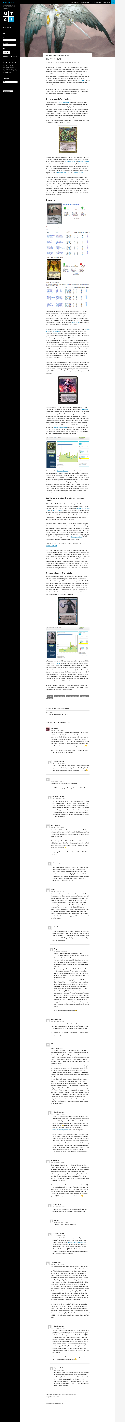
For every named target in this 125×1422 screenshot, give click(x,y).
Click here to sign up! (8, 72)
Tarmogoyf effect (76, 537)
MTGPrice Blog (8, 2)
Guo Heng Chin (55, 825)
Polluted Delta (61, 172)
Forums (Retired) (96, 2)
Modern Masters (64, 55)
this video (81, 80)
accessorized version (60, 427)
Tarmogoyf (79, 508)
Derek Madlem (51, 546)
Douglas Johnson (63, 62)
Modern (50, 696)
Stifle (68, 172)
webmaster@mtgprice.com (61, 1130)
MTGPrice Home (75, 2)
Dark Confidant (58, 510)
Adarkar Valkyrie (64, 102)
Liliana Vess (84, 409)
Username (5, 37)
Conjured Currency (52, 55)
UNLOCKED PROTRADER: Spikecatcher (58, 707)
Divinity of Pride (70, 161)
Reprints (50, 698)
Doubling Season (62, 471)
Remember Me (8, 48)
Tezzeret (57, 663)
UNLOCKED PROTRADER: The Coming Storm (59, 714)
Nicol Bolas (75, 322)
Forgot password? (7, 27)
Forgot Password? (12, 56)
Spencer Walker (56, 1262)
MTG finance (84, 696)
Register (5, 56)
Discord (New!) (85, 2)
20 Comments (75, 62)
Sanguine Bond (78, 172)
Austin (53, 779)
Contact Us (106, 2)
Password (5, 43)
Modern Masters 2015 (73, 696)
